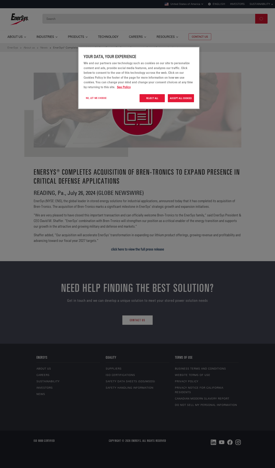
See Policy (124, 87)
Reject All (152, 98)
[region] (139, 78)
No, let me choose (96, 97)
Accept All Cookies (181, 98)
